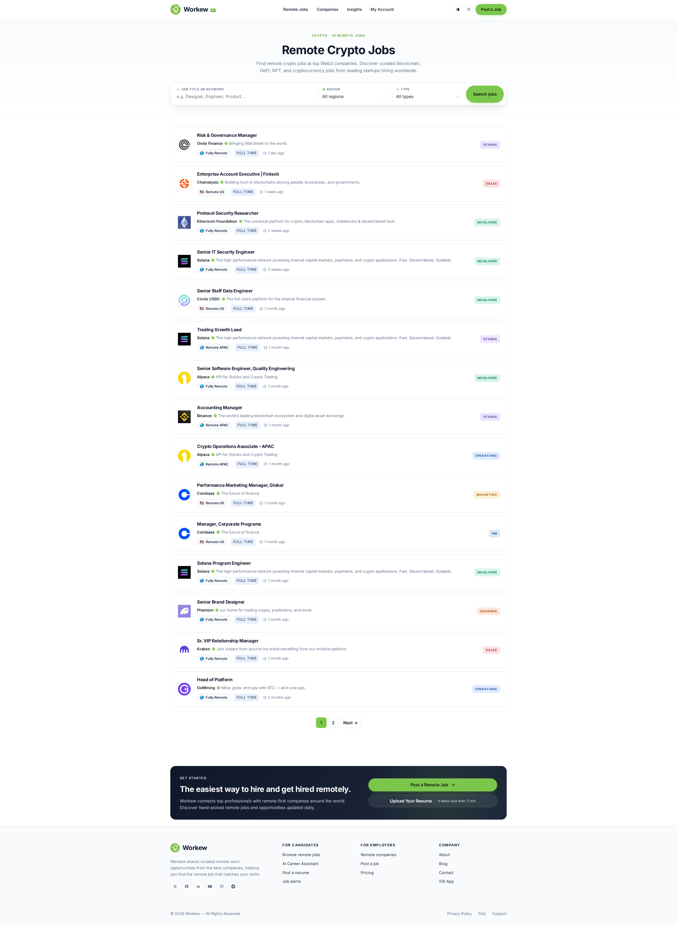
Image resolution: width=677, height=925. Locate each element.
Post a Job (491, 9)
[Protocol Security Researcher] (338, 222)
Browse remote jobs (301, 854)
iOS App (446, 881)
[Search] (468, 9)
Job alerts (291, 881)
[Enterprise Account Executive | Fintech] (338, 183)
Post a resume (295, 872)
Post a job (370, 863)
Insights (354, 9)
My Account (382, 9)
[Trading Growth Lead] (338, 339)
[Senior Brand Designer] (338, 611)
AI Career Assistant (300, 863)
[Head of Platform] (338, 689)
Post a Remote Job (429, 784)
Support (499, 913)
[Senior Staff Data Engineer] (338, 300)
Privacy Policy (459, 913)
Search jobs (485, 94)
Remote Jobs (295, 9)
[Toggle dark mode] (457, 9)
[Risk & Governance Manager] (338, 144)
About (444, 854)
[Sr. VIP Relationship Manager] (338, 650)
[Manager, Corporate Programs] (338, 533)
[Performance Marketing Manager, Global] (338, 494)
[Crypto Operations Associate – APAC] (338, 455)
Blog (443, 863)
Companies (327, 9)
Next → (350, 722)
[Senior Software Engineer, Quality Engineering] (338, 377)
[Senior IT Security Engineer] (338, 261)
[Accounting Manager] (338, 417)
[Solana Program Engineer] (338, 572)
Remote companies (378, 854)
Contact (446, 872)
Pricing (367, 872)
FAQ (482, 913)
